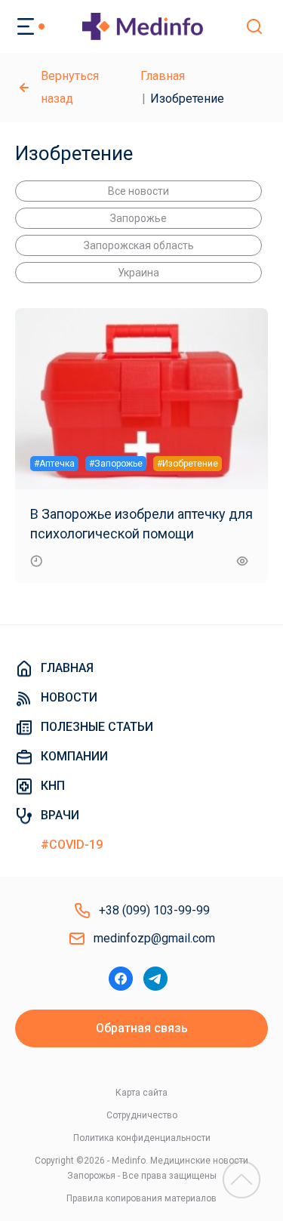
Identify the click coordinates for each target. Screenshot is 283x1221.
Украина (138, 273)
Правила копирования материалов (141, 1198)
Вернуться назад (70, 87)
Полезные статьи (97, 727)
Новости (69, 697)
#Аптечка (54, 463)
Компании (74, 756)
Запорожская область (139, 245)
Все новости (138, 191)
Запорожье (138, 218)
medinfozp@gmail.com (154, 938)
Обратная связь (142, 1028)
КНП (53, 786)
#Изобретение (187, 463)
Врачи (60, 815)
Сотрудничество (141, 1115)
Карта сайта (141, 1092)
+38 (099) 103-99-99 (154, 910)
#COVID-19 (72, 844)
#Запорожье (116, 463)
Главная (162, 76)
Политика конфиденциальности (142, 1138)
